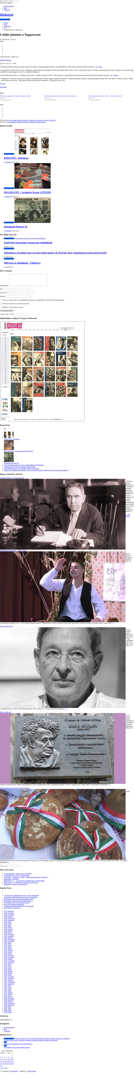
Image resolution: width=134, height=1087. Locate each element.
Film (5, 8)
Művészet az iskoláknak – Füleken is (22, 263)
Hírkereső (15, 1071)
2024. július (7, 922)
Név (2, 289)
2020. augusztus (9, 1005)
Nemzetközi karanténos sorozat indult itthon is (18, 901)
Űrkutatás (7, 10)
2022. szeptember (9, 961)
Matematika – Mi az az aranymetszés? (15, 884)
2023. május (7, 946)
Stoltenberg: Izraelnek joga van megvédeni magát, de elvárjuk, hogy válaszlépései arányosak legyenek (55, 252)
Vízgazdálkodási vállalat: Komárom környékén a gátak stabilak (26, 122)
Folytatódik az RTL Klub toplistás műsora (17, 902)
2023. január (8, 954)
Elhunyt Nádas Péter (6, 626)
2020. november (9, 1000)
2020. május (7, 1010)
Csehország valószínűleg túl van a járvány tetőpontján (20, 897)
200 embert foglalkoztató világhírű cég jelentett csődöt (15, 96)
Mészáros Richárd (5, 60)
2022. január (8, 975)
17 (3, 1061)
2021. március (8, 992)
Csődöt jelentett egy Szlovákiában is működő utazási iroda (60, 96)
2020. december (9, 998)
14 (11, 1059)
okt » (6, 1068)
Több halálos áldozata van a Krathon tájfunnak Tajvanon (21, 468)
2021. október (8, 980)
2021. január (8, 996)
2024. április (8, 927)
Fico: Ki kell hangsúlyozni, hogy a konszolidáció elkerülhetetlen (24, 465)
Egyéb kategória (9, 6)
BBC (100, 67)
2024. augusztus (9, 920)
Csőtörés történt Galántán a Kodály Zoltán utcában (19, 467)
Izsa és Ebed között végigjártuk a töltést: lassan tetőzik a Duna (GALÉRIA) (32, 120)
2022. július (7, 964)
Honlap (2, 296)
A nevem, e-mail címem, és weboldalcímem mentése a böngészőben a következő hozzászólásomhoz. (33, 300)
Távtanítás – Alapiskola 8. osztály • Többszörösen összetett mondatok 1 (26, 877)
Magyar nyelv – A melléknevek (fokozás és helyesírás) (21, 882)
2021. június (8, 987)
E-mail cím (4, 293)
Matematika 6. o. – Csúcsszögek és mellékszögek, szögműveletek (24, 881)
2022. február (8, 973)
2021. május (7, 989)
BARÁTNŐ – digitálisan (16, 158)
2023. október (8, 938)
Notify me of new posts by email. (12, 307)
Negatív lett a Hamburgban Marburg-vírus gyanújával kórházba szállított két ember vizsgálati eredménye (36, 470)
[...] (131, 511)
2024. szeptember (9, 918)
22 (13, 1061)
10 (3, 1059)
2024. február (8, 931)
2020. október (8, 1001)
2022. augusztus (9, 962)
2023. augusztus (9, 941)
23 (1, 1063)
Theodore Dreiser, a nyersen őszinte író (12, 478)
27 (9, 1063)
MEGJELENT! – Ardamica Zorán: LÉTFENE (27, 192)
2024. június (8, 923)
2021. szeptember (9, 982)
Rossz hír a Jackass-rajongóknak (14, 904)
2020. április (8, 1012)
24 (3, 1063)
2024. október (8, 916)
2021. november (9, 978)
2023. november (9, 936)
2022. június (8, 966)
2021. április (8, 991)
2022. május (7, 968)
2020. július (7, 1007)
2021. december (9, 977)
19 (7, 1061)
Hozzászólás (4, 285)
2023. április (8, 948)
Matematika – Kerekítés (11, 879)
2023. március (8, 950)
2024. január (8, 932)
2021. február (8, 994)
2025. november (9, 913)
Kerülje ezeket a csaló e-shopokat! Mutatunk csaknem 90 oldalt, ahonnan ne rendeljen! (31, 1040)
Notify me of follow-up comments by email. (16, 303)
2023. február (8, 952)
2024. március (8, 929)
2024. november (9, 915)
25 (5, 1063)
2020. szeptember (9, 1003)
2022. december (9, 955)
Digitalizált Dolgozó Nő (15, 226)
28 (11, 1063)
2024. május (7, 925)
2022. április (8, 969)
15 (13, 1059)
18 (5, 1061)
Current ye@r (5, 314)
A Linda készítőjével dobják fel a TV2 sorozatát (19, 906)
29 (13, 1063)
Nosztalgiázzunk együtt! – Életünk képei (16, 875)
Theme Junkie (31, 1071)
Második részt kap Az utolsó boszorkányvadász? (19, 899)
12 (7, 1059)
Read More (3, 87)
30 (1, 1066)
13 (9, 1059)
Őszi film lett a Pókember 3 (12, 908)
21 (11, 1061)
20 (9, 1061)
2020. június (8, 1008)
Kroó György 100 (5, 712)
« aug (1, 1068)
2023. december (9, 934)
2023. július (7, 943)
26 (7, 1063)
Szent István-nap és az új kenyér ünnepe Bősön (14, 788)
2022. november (9, 957)
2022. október (8, 959)
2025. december (9, 911)
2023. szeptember (9, 939)
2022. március (8, 971)
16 (1, 1061)
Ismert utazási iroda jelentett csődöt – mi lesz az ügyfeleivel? (105, 96)
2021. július (7, 985)
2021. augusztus (9, 984)
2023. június (8, 945)
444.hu (116, 75)
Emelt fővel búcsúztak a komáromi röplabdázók (28, 242)
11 (5, 1059)
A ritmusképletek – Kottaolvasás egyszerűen (17, 873)
